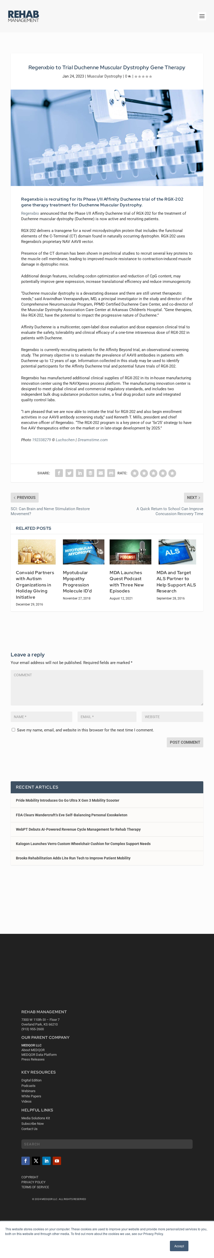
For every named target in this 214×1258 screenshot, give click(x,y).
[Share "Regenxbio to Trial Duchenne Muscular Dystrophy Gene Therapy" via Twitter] (69, 473)
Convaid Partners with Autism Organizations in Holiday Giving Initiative (35, 585)
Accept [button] (179, 1246)
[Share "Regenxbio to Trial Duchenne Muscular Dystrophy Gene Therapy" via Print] (111, 473)
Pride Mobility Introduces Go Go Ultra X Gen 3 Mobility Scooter (67, 800)
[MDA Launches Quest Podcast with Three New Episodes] (130, 551)
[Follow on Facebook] (25, 1161)
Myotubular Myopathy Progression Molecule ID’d (77, 582)
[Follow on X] (36, 1161)
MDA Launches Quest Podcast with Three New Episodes (127, 582)
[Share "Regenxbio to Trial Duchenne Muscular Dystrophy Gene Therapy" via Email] (101, 473)
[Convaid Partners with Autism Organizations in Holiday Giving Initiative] (37, 551)
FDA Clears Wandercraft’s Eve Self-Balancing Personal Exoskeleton (71, 815)
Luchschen (65, 440)
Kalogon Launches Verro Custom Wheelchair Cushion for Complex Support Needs (83, 844)
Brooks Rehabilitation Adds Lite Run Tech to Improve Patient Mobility (73, 858)
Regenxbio (30, 213)
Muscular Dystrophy (104, 76)
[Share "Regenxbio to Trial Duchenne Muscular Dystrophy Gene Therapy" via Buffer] (90, 473)
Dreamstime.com (93, 440)
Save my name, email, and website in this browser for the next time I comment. (85, 730)
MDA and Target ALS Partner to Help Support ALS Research (176, 582)
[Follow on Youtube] (57, 1161)
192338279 (41, 440)
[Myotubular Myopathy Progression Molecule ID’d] (84, 551)
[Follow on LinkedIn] (46, 1161)
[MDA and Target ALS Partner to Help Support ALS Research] (177, 551)
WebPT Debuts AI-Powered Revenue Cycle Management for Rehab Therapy (78, 829)
